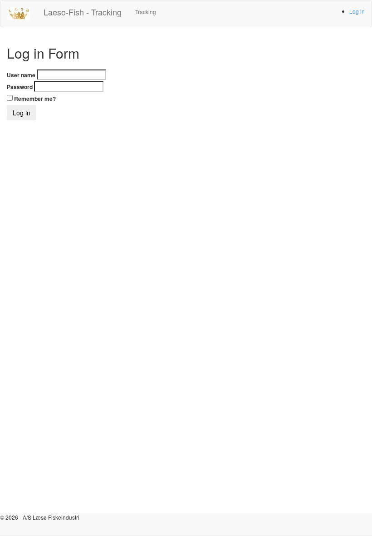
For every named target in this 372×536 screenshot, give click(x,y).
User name (21, 75)
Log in (357, 11)
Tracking (145, 11)
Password (20, 87)
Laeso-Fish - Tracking (83, 12)
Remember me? (35, 99)
